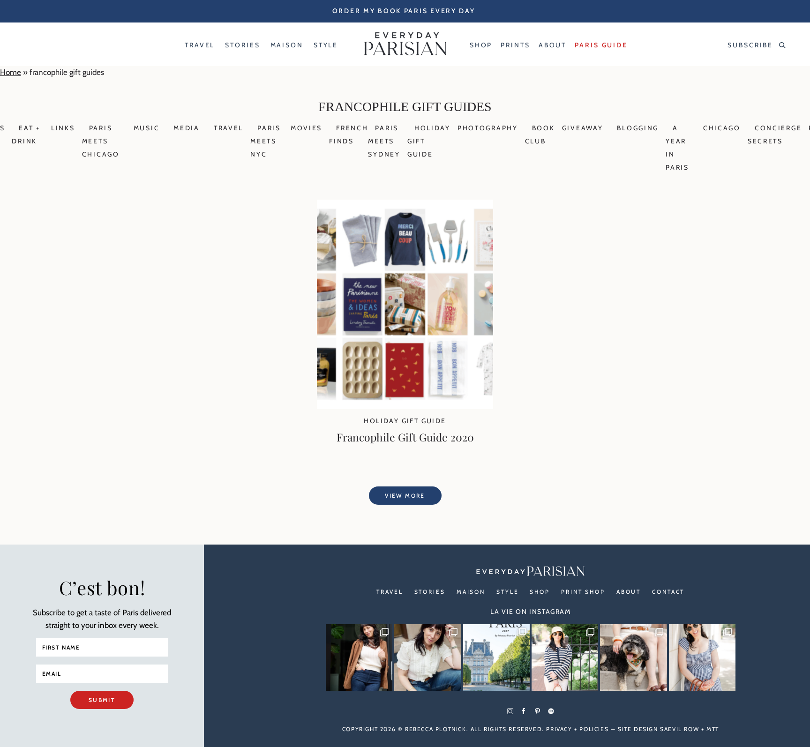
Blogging (638, 128)
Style (507, 591)
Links (63, 128)
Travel (228, 128)
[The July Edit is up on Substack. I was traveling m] (702, 657)
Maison (471, 591)
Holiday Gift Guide (405, 421)
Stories (429, 591)
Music (147, 128)
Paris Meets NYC (265, 141)
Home (10, 72)
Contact (668, 591)
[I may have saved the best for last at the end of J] (633, 657)
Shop (540, 591)
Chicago (722, 128)
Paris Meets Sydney (384, 141)
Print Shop (583, 591)
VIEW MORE (405, 495)
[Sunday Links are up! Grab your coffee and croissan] (427, 657)
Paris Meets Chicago (101, 141)
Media (186, 128)
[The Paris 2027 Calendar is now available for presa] (496, 657)
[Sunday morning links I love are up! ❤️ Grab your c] (359, 657)
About (628, 591)
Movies (306, 128)
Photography (488, 128)
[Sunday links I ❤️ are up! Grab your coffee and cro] (565, 657)
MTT (712, 728)
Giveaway (582, 128)
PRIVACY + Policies (577, 728)
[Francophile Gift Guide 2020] (405, 406)
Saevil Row (679, 728)
